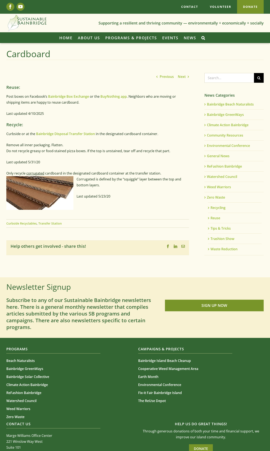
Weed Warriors (219, 187)
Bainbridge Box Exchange (68, 96)
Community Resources (225, 135)
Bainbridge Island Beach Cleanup (164, 360)
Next (182, 76)
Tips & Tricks (221, 228)
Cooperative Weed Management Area (168, 368)
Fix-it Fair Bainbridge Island (160, 392)
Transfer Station (50, 223)
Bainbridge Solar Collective (27, 376)
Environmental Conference (228, 145)
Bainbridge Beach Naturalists (230, 104)
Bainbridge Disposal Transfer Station (65, 133)
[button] (203, 38)
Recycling (218, 207)
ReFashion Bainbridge (224, 166)
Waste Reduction (224, 249)
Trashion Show (222, 238)
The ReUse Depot (152, 400)
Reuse (215, 218)
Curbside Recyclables (21, 223)
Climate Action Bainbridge (227, 125)
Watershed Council (222, 176)
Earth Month (148, 376)
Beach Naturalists (20, 360)
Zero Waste (216, 197)
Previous (167, 76)
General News (218, 156)
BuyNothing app (113, 96)
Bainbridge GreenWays (225, 114)
